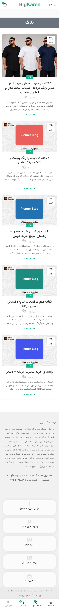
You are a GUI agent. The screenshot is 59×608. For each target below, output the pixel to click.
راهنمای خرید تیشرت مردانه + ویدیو (29, 371)
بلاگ (29, 77)
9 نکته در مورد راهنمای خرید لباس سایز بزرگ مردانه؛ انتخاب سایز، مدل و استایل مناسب (29, 88)
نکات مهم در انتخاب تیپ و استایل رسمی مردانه (29, 304)
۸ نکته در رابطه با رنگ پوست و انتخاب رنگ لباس (29, 160)
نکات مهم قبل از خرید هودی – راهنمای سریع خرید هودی (29, 233)
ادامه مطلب (29, 115)
